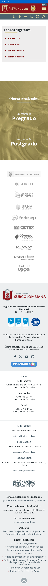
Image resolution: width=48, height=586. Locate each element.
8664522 (31, 500)
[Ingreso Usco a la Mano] (37, 16)
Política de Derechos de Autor (25, 571)
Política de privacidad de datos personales (25, 556)
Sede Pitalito (24, 425)
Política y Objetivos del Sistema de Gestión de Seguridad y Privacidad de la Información (25, 562)
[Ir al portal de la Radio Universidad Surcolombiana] (24, 268)
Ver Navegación (44, 8)
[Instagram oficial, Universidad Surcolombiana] (32, 356)
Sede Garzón (24, 441)
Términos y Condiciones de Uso (25, 567)
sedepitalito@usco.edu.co (24, 436)
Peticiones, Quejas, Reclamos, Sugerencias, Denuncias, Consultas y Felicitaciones (24, 532)
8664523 (41, 500)
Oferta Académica (24, 98)
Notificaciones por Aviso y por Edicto (25, 546)
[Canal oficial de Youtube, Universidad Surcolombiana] (27, 356)
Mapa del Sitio (25, 553)
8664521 (22, 500)
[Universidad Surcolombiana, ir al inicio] (16, 8)
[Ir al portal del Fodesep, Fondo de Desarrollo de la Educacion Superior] (24, 218)
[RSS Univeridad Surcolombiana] (31, 16)
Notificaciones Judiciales (25, 543)
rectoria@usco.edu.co (24, 522)
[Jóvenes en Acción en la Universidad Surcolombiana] (24, 237)
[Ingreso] (13, 16)
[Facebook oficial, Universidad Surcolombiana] (15, 356)
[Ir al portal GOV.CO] (6, 1)
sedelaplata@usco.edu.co (24, 470)
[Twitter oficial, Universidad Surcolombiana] (20, 356)
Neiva (24, 376)
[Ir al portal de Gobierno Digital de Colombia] (24, 195)
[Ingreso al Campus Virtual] (19, 16)
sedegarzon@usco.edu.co (24, 452)
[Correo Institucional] (25, 16)
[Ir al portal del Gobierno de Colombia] (24, 174)
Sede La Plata (24, 457)
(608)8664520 (10, 500)
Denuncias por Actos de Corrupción (25, 550)
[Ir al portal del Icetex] (24, 228)
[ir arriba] (24, 580)
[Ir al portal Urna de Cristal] (24, 207)
